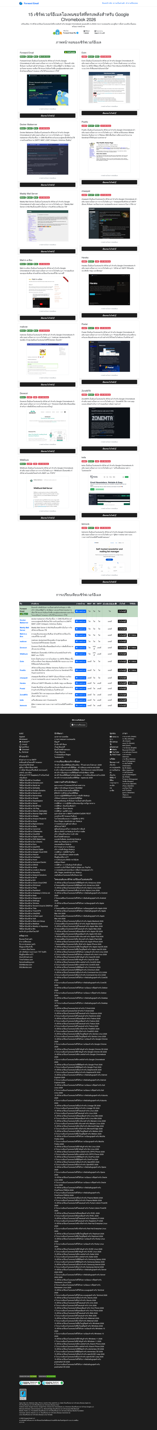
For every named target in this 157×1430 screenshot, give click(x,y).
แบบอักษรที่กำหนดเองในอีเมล (65, 816)
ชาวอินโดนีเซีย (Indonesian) (127, 764)
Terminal (24, 752)
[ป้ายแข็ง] (23, 1394)
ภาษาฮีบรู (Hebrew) (129, 759)
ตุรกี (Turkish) (126, 790)
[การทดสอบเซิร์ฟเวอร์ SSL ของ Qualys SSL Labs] (28, 1376)
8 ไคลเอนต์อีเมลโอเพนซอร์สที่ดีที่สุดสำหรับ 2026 (76, 885)
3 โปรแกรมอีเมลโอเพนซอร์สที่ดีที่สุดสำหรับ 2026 (77, 1067)
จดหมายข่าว (114, 737)
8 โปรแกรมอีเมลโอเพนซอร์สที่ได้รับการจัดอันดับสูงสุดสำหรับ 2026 (80, 983)
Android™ (25, 742)
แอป (21, 733)
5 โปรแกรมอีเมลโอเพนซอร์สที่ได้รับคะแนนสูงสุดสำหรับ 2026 (80, 1295)
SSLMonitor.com (25, 967)
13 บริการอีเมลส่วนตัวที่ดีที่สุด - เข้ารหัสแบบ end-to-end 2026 (77, 767)
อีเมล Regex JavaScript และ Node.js (68, 821)
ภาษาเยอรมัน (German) (126, 755)
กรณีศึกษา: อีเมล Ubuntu (63, 808)
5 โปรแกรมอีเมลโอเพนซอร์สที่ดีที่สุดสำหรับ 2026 (76, 970)
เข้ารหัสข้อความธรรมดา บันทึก (32, 952)
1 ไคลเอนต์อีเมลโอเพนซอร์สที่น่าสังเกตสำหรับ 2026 (78, 939)
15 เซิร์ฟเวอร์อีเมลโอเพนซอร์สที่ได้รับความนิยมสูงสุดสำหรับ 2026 (79, 904)
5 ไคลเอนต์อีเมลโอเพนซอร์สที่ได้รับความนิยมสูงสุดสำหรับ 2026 (80, 908)
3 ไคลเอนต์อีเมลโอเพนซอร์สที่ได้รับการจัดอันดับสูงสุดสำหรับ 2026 (80, 899)
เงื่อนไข (112, 775)
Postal (22, 688)
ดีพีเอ (112, 780)
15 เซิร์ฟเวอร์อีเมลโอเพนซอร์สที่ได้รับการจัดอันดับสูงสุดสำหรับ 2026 (80, 894)
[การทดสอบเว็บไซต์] (30, 1383)
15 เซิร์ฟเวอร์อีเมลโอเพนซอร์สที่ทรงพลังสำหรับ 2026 (77, 962)
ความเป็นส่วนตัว (119, 3)
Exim (22, 661)
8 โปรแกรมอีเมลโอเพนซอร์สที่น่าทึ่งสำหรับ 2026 (76, 1031)
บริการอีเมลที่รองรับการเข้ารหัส (66, 834)
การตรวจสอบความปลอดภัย (64, 739)
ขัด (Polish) (126, 777)
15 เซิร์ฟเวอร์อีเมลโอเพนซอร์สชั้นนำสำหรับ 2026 (77, 888)
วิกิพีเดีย (133, 635)
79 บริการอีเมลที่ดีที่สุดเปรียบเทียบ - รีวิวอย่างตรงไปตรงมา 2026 (78, 765)
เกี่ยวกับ (112, 765)
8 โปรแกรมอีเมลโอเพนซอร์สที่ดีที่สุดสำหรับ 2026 (78, 1351)
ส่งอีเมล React (59, 862)
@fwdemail (114, 747)
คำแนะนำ (24, 756)
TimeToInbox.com (26, 959)
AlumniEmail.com (26, 957)
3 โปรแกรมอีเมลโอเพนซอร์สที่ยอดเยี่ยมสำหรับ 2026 (78, 1310)
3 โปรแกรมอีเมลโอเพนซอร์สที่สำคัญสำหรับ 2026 (76, 959)
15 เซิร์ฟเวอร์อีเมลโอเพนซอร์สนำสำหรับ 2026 (74, 1008)
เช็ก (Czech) (126, 741)
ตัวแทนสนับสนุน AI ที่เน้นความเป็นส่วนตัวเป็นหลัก (72, 800)
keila (22, 700)
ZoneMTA (24, 694)
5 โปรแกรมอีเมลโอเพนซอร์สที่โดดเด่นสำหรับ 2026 (75, 1315)
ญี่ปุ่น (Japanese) (128, 770)
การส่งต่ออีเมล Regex (62, 754)
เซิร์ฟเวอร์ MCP (60, 826)
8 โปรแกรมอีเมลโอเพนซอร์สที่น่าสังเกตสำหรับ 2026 (79, 1123)
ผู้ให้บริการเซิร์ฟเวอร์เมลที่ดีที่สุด (66, 793)
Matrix (114, 749)
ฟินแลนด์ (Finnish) (128, 750)
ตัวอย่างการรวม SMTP (27, 759)
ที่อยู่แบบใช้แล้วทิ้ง (26, 946)
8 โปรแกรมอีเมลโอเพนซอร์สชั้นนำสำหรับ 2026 (76, 1164)
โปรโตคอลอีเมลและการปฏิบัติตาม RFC (69, 818)
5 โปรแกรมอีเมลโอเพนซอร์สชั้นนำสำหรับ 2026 (80, 975)
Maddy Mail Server (24, 628)
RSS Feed (116, 754)
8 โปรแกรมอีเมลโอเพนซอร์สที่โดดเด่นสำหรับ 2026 (77, 1016)
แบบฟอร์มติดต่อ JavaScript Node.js (67, 839)
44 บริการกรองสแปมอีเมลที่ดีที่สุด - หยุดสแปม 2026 (73, 777)
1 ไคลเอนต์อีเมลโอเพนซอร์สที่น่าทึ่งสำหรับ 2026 (77, 944)
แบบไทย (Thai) (127, 788)
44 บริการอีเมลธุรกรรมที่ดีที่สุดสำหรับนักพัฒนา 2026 (74, 772)
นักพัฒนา (58, 733)
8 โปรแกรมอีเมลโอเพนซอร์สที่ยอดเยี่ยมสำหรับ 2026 (76, 1021)
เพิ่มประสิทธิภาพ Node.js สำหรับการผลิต (69, 831)
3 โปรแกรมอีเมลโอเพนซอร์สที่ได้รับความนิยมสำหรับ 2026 (79, 1334)
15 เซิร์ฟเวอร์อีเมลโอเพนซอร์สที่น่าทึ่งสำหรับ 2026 (78, 941)
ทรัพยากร (23, 935)
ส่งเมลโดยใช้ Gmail (26, 765)
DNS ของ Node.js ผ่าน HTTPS (66, 841)
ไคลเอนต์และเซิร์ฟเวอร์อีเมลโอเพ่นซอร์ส (73, 879)
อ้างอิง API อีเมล (60, 744)
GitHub (115, 742)
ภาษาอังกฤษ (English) (129, 748)
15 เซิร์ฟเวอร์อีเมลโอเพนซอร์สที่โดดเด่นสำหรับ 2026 (78, 926)
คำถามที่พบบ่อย (132, 3)
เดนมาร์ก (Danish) (128, 743)
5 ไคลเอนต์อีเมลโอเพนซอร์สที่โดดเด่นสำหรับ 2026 (77, 929)
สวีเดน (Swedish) (128, 786)
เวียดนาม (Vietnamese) (126, 796)
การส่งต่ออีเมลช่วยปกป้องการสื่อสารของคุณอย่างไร (73, 870)
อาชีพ (112, 790)
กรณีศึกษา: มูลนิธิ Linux (63, 811)
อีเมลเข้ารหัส (107, 3)
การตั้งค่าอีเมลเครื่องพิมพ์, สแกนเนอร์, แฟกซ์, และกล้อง (33, 771)
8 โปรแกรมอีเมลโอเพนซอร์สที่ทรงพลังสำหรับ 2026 (76, 964)
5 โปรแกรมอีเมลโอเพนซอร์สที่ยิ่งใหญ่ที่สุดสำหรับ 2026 (80, 949)
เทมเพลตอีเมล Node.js (62, 844)
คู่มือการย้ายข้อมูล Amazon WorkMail (68, 788)
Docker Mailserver (24, 621)
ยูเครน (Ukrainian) (128, 792)
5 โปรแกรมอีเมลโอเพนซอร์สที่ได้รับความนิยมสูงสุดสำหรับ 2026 (79, 1142)
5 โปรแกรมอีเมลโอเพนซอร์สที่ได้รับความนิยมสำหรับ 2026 (80, 1045)
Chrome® (25, 749)
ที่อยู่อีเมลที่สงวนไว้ (26, 954)
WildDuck (24, 654)
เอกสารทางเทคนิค (61, 736)
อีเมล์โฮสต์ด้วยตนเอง (62, 749)
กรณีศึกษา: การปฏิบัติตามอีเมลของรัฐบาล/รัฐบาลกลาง (74, 803)
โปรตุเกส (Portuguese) (130, 779)
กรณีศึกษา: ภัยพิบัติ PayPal (64, 852)
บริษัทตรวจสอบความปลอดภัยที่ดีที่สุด (68, 798)
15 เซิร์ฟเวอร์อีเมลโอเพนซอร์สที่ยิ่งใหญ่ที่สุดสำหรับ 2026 (80, 946)
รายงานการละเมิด (114, 784)
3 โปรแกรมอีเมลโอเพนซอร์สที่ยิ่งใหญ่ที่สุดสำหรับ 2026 (78, 1326)
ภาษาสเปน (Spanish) (129, 783)
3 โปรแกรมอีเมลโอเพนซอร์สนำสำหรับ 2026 (74, 1011)
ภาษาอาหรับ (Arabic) (129, 736)
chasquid (23, 678)
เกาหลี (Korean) (127, 772)
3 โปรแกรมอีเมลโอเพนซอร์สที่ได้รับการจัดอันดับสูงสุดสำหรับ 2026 (79, 1275)
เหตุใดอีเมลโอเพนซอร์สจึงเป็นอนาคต (68, 875)
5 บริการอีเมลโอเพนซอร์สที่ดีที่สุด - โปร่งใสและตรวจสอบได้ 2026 (78, 770)
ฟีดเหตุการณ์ (114, 762)
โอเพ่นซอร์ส (59, 757)
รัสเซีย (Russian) (128, 781)
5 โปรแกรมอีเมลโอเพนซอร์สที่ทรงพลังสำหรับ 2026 (76, 1256)
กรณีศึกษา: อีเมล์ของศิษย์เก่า (65, 806)
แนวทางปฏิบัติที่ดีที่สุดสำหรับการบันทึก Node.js (72, 795)
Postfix (23, 670)
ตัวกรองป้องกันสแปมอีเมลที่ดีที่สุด (66, 790)
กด (111, 788)
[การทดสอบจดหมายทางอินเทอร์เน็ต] (53, 1383)
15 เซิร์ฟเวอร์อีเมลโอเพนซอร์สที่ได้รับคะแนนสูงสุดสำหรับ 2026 (79, 1291)
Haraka (23, 683)
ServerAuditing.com (26, 962)
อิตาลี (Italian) (127, 768)
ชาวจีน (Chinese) (128, 739)
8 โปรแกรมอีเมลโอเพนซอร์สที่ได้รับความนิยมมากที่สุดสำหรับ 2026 (80, 994)
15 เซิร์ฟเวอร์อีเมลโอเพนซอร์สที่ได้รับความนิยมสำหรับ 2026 (81, 952)
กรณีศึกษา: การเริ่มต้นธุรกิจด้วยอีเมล (68, 864)
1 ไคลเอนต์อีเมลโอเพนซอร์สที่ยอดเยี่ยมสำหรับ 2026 (77, 934)
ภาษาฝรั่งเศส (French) (129, 752)
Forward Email (23, 609)
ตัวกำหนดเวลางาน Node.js (64, 847)
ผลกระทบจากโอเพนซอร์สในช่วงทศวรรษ (69, 785)
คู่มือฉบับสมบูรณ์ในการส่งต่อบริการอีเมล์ (69, 829)
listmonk (23, 705)
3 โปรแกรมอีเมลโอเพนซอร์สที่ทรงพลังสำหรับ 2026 (79, 1060)
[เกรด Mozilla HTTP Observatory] (47, 1376)
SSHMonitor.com (25, 964)
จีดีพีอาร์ (113, 777)
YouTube (115, 752)
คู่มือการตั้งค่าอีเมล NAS (28, 767)
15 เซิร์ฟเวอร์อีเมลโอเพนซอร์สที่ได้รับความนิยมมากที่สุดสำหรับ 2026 (81, 988)
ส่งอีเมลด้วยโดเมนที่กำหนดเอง (30, 762)
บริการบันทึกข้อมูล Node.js (64, 849)
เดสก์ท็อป (25, 747)
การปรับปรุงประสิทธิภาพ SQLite (66, 859)
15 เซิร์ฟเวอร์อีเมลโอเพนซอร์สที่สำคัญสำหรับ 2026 (77, 957)
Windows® (23, 739)
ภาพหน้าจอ (81, 611)
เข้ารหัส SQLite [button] (109, 603)
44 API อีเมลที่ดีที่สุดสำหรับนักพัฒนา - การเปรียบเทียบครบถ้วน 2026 (79, 775)
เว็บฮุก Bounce (59, 752)
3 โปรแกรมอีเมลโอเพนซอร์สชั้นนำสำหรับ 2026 (77, 1072)
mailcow (23, 641)
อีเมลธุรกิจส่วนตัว (25, 939)
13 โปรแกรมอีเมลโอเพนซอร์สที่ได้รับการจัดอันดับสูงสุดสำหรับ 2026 (81, 1004)
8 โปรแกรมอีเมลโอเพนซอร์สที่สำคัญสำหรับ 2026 (76, 1149)
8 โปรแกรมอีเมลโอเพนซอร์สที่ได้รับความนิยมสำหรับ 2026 (80, 954)
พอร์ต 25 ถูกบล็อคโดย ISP (29, 931)
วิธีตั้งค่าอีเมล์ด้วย (29, 780)
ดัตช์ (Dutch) (126, 745)
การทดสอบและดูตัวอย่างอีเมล (65, 823)
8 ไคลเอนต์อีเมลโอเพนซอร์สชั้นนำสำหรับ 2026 (77, 890)
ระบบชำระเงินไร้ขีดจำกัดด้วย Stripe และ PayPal (72, 867)
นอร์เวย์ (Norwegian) (129, 774)
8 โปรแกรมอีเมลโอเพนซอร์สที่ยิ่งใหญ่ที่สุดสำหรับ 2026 (80, 1036)
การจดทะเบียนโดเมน (27, 949)
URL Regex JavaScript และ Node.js (68, 872)
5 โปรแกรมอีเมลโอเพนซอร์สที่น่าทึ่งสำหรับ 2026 (78, 1128)
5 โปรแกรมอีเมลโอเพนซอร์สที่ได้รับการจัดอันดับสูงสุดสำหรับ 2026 (80, 1081)
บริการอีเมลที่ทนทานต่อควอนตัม (66, 854)
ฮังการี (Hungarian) (128, 761)
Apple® (22, 736)
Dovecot (23, 647)
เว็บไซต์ (121, 611)
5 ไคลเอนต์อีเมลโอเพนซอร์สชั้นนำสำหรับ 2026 (78, 923)
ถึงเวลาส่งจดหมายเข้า (27, 944)
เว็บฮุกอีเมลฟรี (59, 747)
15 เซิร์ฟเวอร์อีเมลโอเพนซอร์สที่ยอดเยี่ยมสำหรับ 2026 (78, 931)
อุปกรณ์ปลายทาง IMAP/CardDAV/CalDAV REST (72, 813)
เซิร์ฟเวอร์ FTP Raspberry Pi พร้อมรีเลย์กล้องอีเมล (34, 776)
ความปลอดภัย (115, 767)
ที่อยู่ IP (57, 742)
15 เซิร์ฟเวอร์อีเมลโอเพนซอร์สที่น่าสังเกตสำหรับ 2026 (78, 936)
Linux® (24, 744)
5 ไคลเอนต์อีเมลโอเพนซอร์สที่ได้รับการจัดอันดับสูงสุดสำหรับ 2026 (79, 917)
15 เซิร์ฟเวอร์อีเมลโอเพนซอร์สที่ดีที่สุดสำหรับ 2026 (77, 882)
